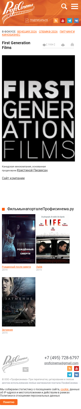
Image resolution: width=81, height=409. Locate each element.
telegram (69, 20)
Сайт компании (13, 178)
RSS (56, 20)
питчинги (67, 31)
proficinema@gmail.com (61, 363)
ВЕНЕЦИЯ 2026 (27, 31)
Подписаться (39, 20)
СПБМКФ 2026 (48, 31)
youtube (63, 20)
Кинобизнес (11, 34)
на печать (62, 45)
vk (76, 20)
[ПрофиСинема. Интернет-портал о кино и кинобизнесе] (18, 8)
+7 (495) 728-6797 (61, 357)
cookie (64, 389)
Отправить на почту (72, 44)
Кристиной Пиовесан (32, 170)
